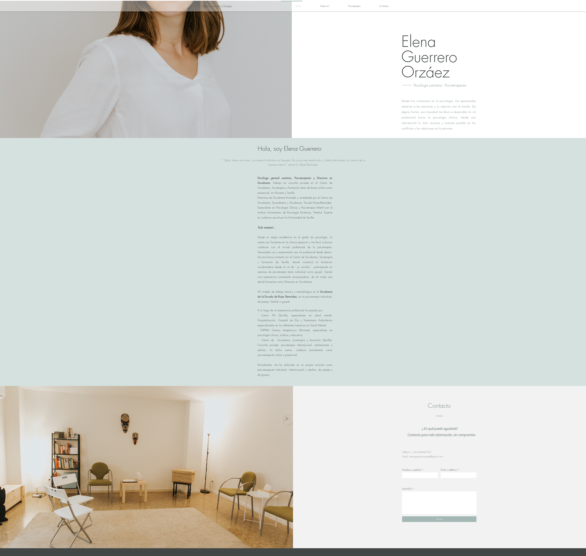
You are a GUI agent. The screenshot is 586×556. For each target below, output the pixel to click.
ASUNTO (407, 489)
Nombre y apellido (411, 470)
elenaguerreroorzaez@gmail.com (426, 456)
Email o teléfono (449, 470)
